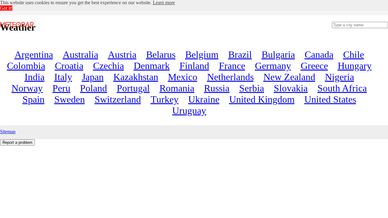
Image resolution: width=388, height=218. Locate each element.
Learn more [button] (164, 2)
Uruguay (189, 110)
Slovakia (291, 88)
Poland (93, 88)
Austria (122, 54)
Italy (63, 76)
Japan (93, 76)
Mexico (182, 76)
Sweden (69, 99)
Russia (216, 88)
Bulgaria (278, 54)
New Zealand (289, 76)
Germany (273, 65)
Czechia (108, 65)
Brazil (240, 54)
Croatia (69, 65)
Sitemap (7, 131)
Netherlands (230, 76)
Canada (319, 54)
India (35, 76)
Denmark (152, 65)
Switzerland (118, 99)
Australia (80, 54)
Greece (314, 65)
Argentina (34, 54)
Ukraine (203, 99)
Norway (27, 88)
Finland (194, 65)
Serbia (251, 88)
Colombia (26, 65)
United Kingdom (262, 99)
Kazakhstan (135, 76)
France (232, 65)
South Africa (342, 88)
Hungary (355, 65)
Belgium (202, 54)
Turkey (165, 99)
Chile (353, 54)
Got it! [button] (6, 8)
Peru (61, 88)
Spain (33, 99)
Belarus (161, 54)
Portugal (133, 88)
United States (330, 99)
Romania (176, 88)
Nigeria (339, 76)
